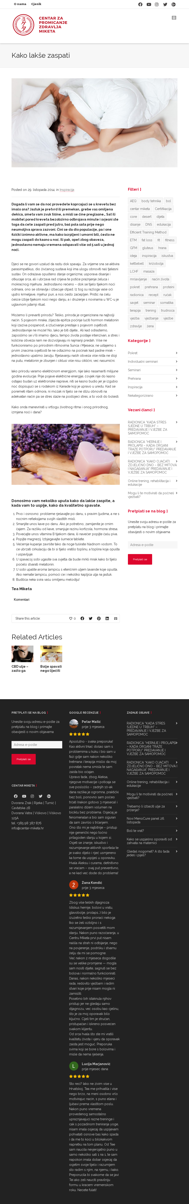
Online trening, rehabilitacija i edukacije (149, 482)
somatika (166, 303)
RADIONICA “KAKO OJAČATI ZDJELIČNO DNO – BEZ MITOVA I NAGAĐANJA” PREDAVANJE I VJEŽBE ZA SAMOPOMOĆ (152, 467)
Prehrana (134, 378)
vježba (134, 318)
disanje (135, 224)
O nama (20, 4)
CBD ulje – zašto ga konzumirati (21, 671)
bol (168, 201)
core (133, 216)
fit (158, 240)
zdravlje (136, 326)
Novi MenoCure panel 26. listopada (146, 820)
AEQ (133, 201)
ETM (133, 240)
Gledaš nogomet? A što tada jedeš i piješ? (148, 853)
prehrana (151, 287)
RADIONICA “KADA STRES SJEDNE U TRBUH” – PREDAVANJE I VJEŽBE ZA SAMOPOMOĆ (147, 427)
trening (151, 310)
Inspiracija (67, 190)
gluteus (147, 248)
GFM (133, 248)
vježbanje (151, 318)
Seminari (134, 370)
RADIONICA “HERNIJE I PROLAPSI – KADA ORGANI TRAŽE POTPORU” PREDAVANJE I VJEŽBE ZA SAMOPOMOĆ (152, 447)
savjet (134, 303)
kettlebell (137, 263)
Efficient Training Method (148, 232)
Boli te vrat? (135, 831)
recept (153, 295)
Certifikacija (163, 209)
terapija (135, 310)
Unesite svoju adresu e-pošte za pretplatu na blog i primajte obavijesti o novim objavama (152, 527)
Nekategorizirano (140, 395)
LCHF (134, 271)
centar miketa (140, 209)
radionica (137, 295)
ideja (133, 256)
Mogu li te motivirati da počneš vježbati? (151, 495)
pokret (135, 287)
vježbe (168, 318)
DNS (148, 224)
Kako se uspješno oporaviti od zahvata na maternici (149, 841)
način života (160, 279)
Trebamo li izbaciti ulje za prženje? (146, 808)
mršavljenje (138, 279)
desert (146, 216)
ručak (167, 295)
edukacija (164, 224)
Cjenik (36, 4)
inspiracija (149, 256)
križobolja (156, 263)
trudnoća (167, 310)
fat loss (147, 240)
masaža (148, 271)
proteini (168, 287)
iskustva (167, 256)
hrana (162, 248)
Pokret (132, 353)
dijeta (160, 216)
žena (150, 326)
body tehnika (151, 201)
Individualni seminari (143, 361)
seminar (149, 303)
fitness (169, 240)
